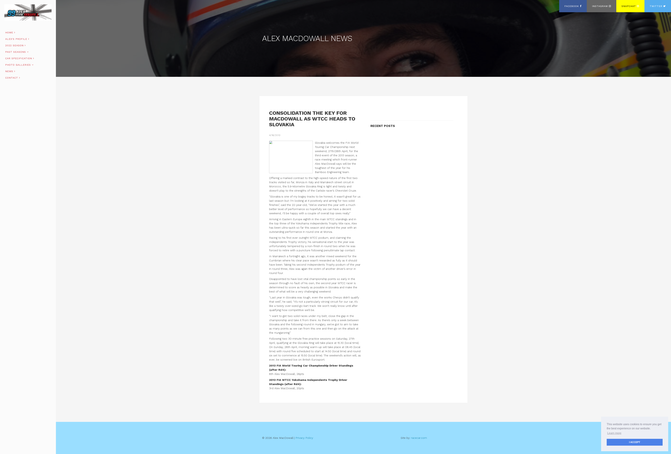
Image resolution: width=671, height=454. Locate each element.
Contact (12, 77)
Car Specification (19, 58)
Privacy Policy (304, 438)
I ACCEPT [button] (634, 442)
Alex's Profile (16, 39)
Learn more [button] (614, 433)
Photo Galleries (18, 64)
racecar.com (419, 438)
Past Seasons (16, 51)
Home (9, 32)
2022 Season (15, 45)
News (9, 71)
